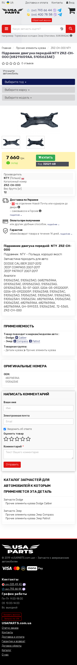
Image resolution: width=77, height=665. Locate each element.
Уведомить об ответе (19, 429)
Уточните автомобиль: (10, 72)
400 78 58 (42, 14)
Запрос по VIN (11, 618)
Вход (71, 2)
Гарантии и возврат (13, 641)
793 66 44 (42, 10)
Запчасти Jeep (13, 510)
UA (11, 2)
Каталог (6, 650)
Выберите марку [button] (16, 90)
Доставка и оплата (36, 2)
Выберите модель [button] (17, 97)
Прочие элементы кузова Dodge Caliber (29, 503)
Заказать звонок (11, 614)
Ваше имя (10, 402)
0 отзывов (27, 63)
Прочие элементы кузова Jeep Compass (30, 514)
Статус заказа (10, 628)
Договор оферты (11, 645)
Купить (47, 157)
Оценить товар (14, 433)
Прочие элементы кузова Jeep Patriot (28, 518)
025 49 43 (13, 584)
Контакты (57, 2)
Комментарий (13, 446)
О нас (5, 654)
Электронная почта (17, 415)
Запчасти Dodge (13, 499)
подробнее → (16, 215)
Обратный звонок (41, 20)
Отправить (12, 464)
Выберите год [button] (15, 82)
